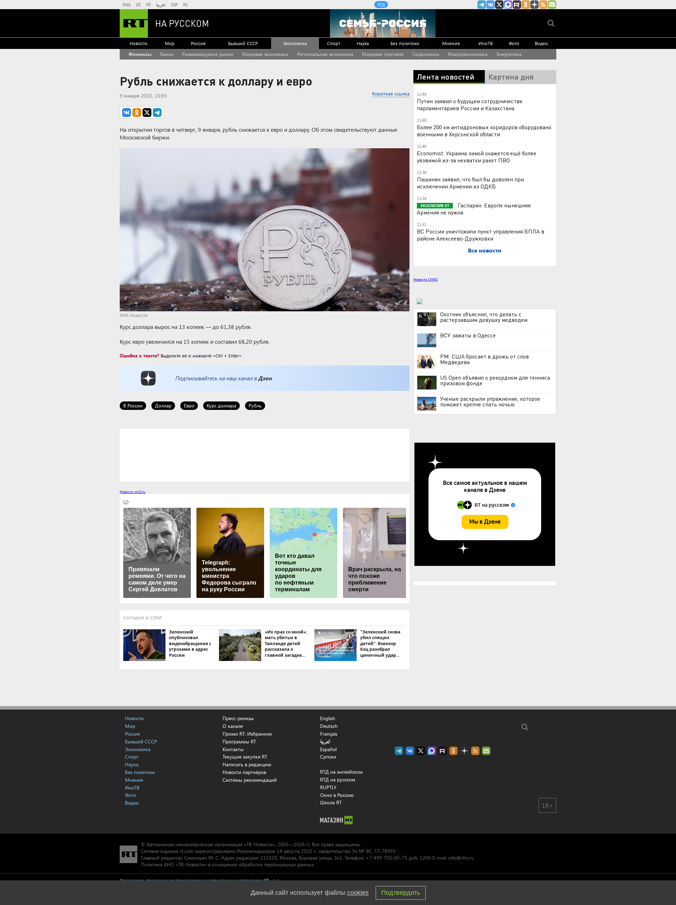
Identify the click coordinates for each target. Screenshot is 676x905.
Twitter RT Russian (499, 4)
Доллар (163, 405)
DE (138, 4)
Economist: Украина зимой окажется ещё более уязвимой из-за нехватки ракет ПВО (476, 156)
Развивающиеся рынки (207, 54)
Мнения (451, 43)
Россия (198, 43)
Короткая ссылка (390, 93)
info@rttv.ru (461, 857)
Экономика (295, 43)
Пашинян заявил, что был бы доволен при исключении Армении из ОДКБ (470, 182)
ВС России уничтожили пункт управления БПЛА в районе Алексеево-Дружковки (480, 234)
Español (328, 749)
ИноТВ (485, 43)
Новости (139, 43)
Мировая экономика (265, 54)
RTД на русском (337, 779)
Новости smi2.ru (132, 491)
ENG (127, 4)
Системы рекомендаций (250, 779)
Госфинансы (425, 54)
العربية (161, 4)
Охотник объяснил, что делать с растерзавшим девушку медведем (483, 317)
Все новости (484, 250)
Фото (514, 43)
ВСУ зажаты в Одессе (468, 335)
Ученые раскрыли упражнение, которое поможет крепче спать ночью (490, 401)
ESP (174, 4)
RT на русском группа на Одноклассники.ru (525, 4)
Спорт (333, 43)
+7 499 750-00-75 (386, 857)
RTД (381, 4)
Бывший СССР (243, 43)
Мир (170, 43)
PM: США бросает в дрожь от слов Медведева (484, 359)
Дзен (265, 378)
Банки (167, 54)
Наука (363, 43)
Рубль (255, 405)
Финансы (140, 54)
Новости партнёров (244, 772)
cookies (358, 892)
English (327, 718)
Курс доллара (221, 405)
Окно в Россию (336, 795)
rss (543, 4)
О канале (233, 726)
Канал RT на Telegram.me (481, 4)
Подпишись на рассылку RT (552, 4)
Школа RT (331, 802)
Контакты (233, 749)
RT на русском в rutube (517, 4)
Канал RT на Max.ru (508, 4)
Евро (189, 405)
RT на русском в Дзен (534, 4)
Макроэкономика (467, 54)
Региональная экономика (325, 54)
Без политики (404, 43)
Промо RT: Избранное (247, 733)
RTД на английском (341, 771)
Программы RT (239, 741)
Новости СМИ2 (425, 279)
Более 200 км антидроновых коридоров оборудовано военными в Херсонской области (484, 130)
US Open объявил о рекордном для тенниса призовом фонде (495, 380)
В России (133, 405)
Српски (328, 757)
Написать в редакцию (247, 764)
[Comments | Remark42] (264, 454)
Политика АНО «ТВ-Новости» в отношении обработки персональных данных (227, 864)
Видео (541, 43)
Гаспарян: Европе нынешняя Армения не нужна (474, 208)
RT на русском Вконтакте (490, 4)
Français (328, 734)
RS (185, 4)
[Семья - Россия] (383, 23)
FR (148, 4)
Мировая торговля (382, 54)
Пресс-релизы (238, 718)
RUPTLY (328, 787)
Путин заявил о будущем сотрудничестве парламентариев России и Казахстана (469, 104)
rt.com (187, 851)
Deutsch (329, 726)
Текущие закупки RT (245, 756)
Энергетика (508, 54)
